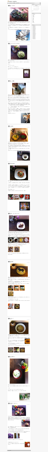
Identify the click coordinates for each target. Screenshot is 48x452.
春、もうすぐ (12, 5)
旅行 (33, 19)
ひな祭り (11, 126)
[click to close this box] (40, 4)
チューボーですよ (12, 334)
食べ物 (10, 44)
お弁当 (33, 15)
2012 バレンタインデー (14, 213)
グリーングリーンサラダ (14, 43)
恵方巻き (11, 261)
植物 (10, 6)
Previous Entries (9, 450)
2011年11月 (34, 28)
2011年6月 (34, 30)
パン (10, 164)
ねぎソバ (11, 318)
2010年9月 (34, 35)
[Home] (8, 3)
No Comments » (28, 6)
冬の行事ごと (12, 356)
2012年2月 (34, 26)
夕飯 (33, 18)
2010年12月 (34, 33)
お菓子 (10, 214)
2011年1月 (34, 32)
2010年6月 (34, 37)
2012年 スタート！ (14, 403)
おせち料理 (11, 404)
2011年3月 (34, 31)
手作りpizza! (12, 163)
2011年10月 (34, 29)
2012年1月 (34, 27)
